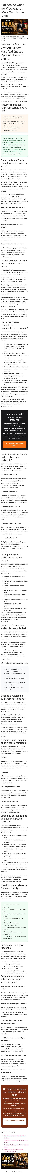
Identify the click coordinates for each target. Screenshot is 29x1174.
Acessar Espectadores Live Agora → (14, 1122)
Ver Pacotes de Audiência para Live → (14, 444)
